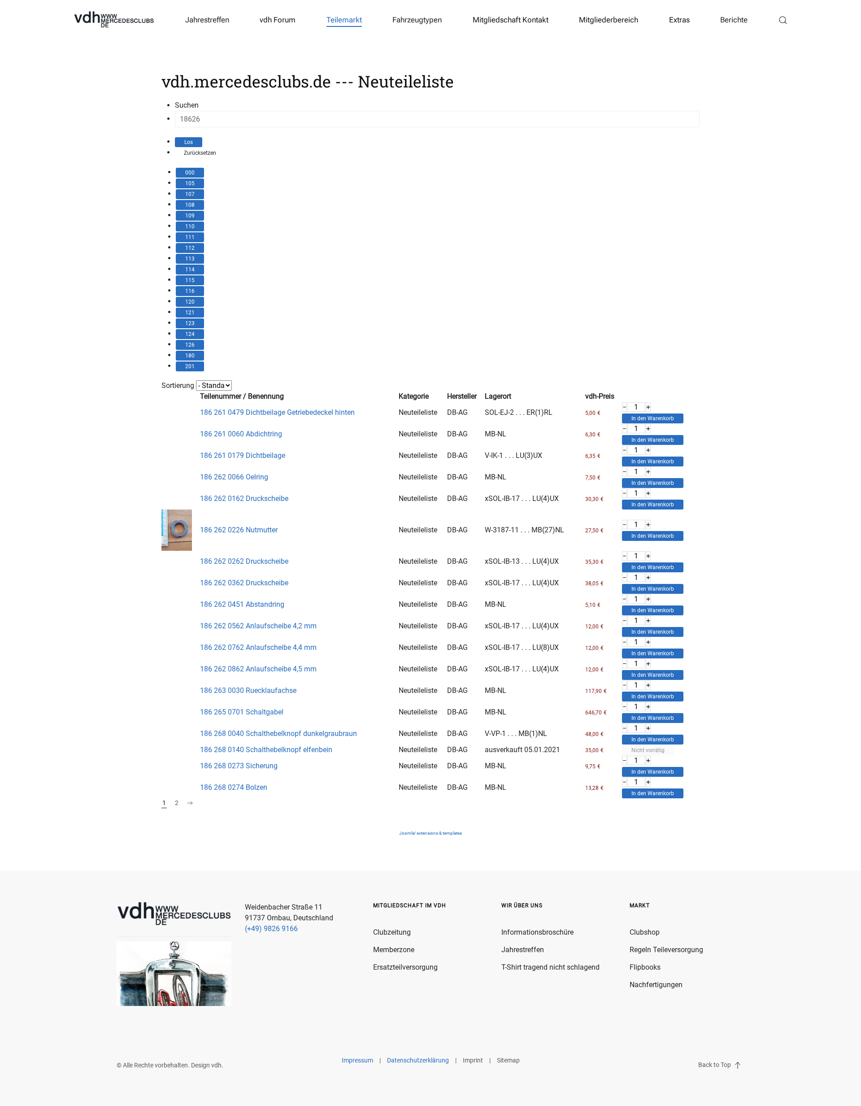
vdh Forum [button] (278, 19)
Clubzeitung (392, 932)
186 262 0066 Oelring (234, 477)
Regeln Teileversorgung (666, 949)
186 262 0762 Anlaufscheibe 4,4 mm (258, 647)
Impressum (357, 1060)
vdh (216, 1065)
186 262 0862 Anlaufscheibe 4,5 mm (258, 669)
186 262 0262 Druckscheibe (244, 561)
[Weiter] (190, 803)
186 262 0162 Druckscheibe (244, 498)
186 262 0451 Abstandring (242, 604)
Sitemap (508, 1060)
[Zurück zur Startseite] (114, 20)
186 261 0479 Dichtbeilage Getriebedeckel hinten (277, 412)
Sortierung (177, 385)
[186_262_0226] (176, 529)
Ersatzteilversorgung (405, 967)
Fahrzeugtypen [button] (417, 19)
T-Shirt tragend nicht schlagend (550, 967)
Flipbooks (645, 967)
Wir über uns (522, 905)
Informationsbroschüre (537, 932)
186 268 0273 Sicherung (239, 766)
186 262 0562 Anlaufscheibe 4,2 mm (258, 626)
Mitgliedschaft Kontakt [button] (510, 19)
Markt (640, 905)
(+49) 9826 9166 (271, 928)
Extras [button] (679, 19)
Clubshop (645, 932)
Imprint (473, 1060)
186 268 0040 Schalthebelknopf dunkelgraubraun (278, 733)
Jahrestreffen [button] (207, 19)
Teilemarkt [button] (344, 19)
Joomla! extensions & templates (430, 833)
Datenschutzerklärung (418, 1060)
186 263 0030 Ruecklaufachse (248, 690)
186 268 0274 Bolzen (233, 787)
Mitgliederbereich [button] (608, 19)
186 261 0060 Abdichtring (241, 434)
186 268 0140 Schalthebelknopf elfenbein (266, 749)
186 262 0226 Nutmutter (239, 530)
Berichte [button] (734, 19)
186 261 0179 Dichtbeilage (242, 455)
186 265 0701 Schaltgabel (241, 712)
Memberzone (393, 949)
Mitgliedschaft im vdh (409, 905)
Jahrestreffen (522, 949)
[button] (783, 20)
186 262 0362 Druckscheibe (244, 583)
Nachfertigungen (656, 984)
